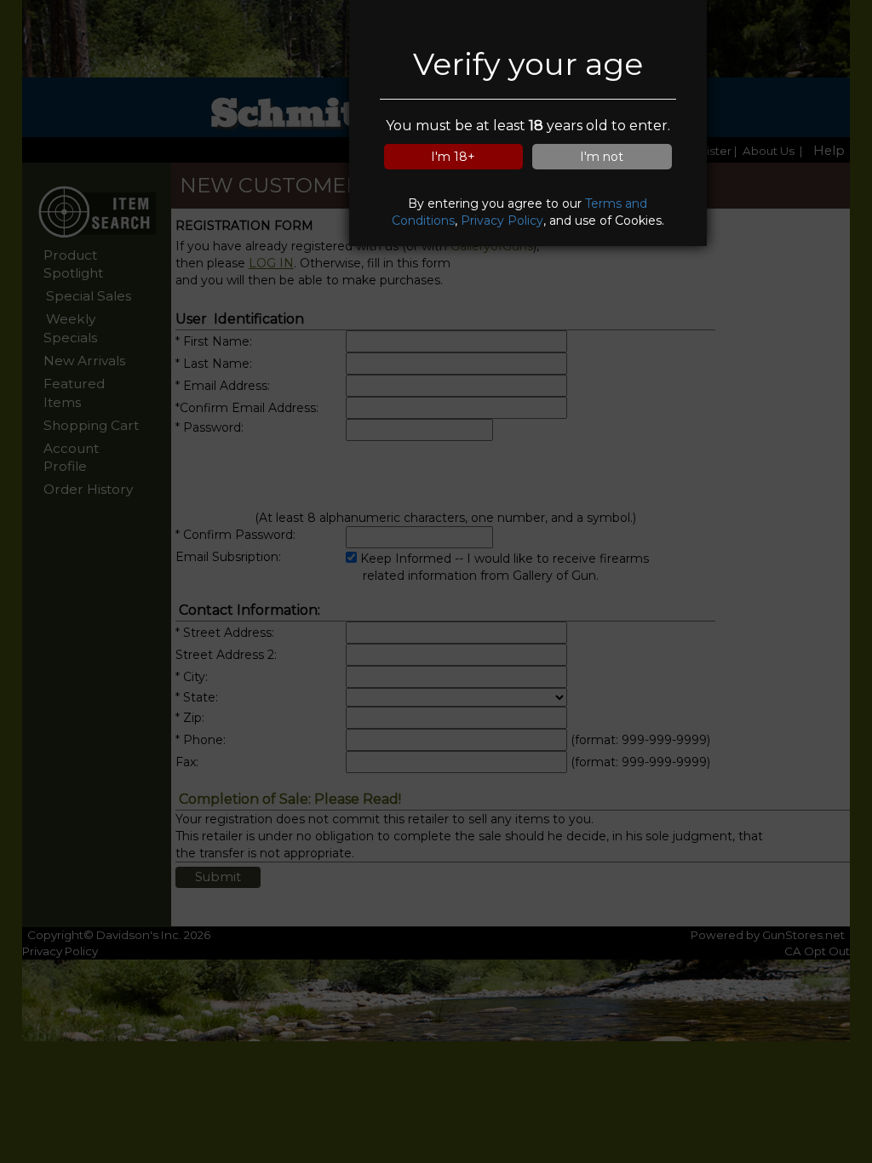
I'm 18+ (453, 156)
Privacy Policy (502, 220)
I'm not (601, 156)
